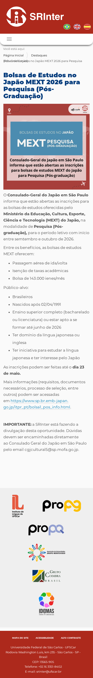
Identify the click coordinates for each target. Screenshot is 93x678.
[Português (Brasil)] (33, 16)
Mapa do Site (20, 638)
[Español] (87, 26)
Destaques (39, 55)
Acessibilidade (45, 638)
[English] (77, 26)
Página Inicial (13, 55)
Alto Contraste (71, 638)
